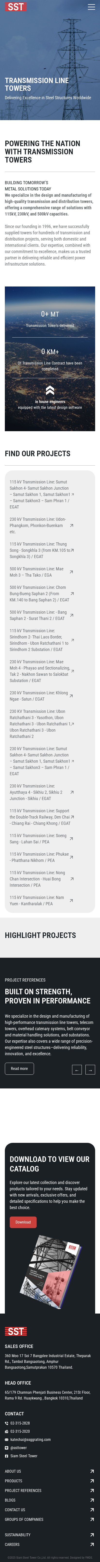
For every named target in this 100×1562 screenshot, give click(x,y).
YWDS (88, 1557)
